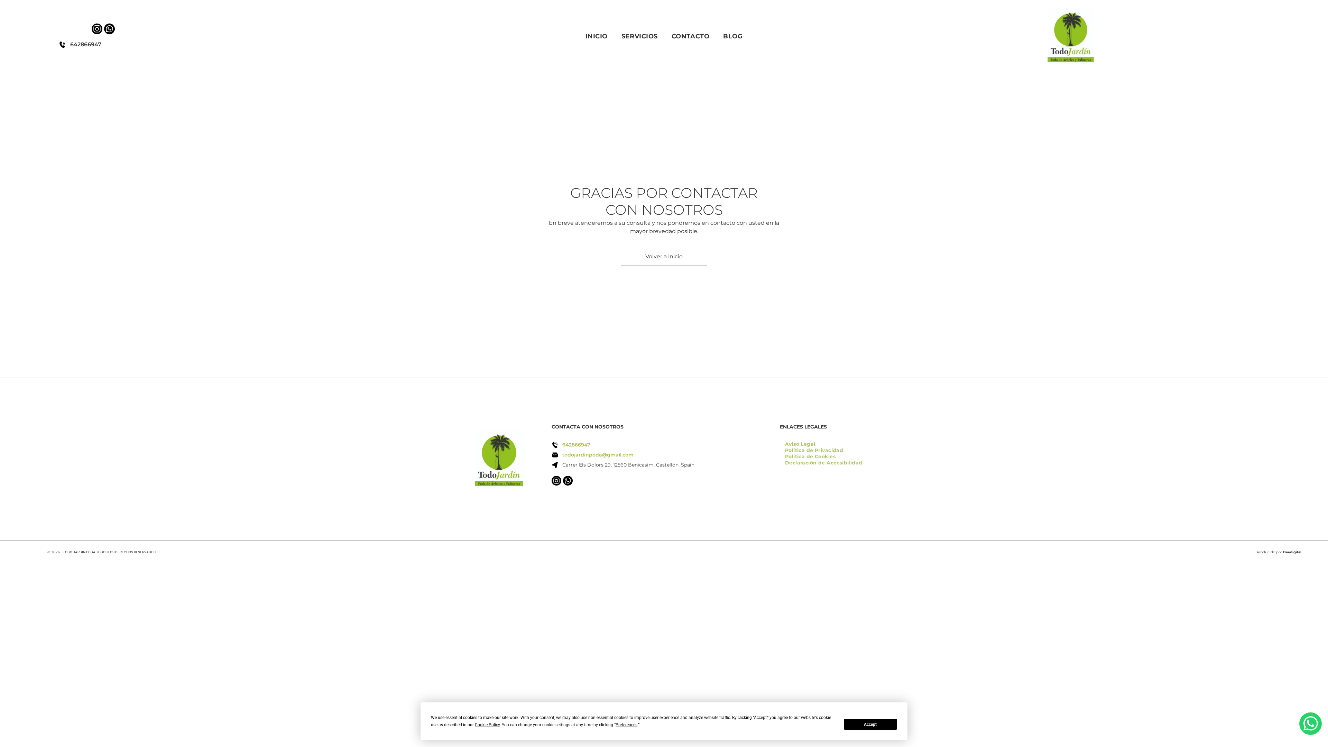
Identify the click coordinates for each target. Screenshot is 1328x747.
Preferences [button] (626, 724)
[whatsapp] (109, 30)
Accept (870, 724)
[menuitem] (597, 36)
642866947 (85, 44)
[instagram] (97, 30)
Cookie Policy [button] (487, 724)
